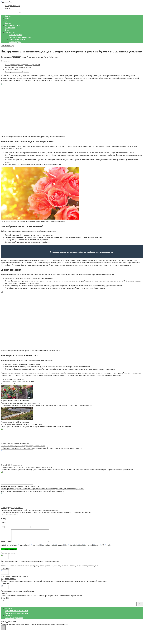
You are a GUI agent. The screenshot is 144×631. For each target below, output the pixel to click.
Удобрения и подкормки (17, 39)
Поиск (3, 600)
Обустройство (10, 28)
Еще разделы (10, 32)
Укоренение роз (32, 57)
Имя (3, 519)
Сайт (2, 527)
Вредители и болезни (12, 25)
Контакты (8, 615)
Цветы (22, 379)
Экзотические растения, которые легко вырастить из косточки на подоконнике (30, 561)
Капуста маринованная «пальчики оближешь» (18, 591)
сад (5, 379)
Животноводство (15, 42)
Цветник (8, 23)
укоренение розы (13, 379)
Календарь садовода (12, 6)
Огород (7, 18)
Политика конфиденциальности (16, 613)
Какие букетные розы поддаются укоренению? (22, 65)
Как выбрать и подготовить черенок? (18, 67)
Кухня (7, 30)
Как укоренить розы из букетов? (17, 72)
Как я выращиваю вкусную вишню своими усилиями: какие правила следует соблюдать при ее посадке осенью (42, 489)
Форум (7, 8)
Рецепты (4, 593)
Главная (7, 16)
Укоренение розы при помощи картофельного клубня (20, 403)
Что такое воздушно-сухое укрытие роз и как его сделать (22, 424)
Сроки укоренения (11, 69)
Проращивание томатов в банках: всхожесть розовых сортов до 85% (26, 467)
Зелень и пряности (15, 35)
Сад (6, 21)
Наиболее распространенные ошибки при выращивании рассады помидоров (29, 510)
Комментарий (6, 541)
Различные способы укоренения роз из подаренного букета (23, 446)
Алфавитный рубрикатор (14, 618)
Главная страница (7, 46)
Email (3, 523)
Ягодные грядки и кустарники (20, 37)
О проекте (8, 608)
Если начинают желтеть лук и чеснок (14, 576)
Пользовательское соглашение (16, 611)
